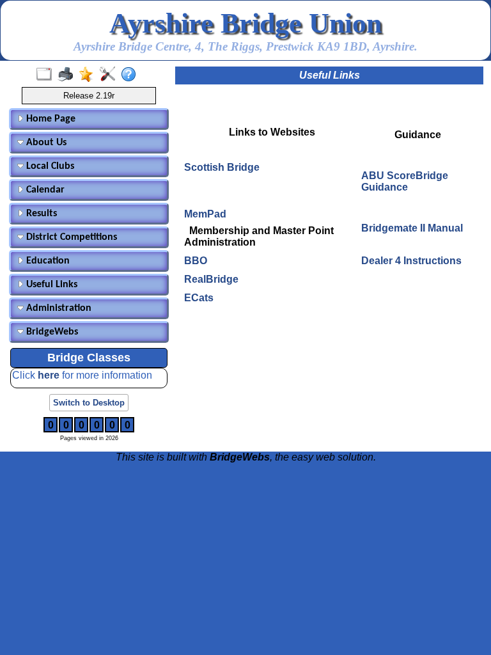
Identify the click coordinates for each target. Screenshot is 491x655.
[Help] (131, 75)
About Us (45, 143)
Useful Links (50, 285)
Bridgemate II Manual (412, 228)
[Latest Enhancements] (89, 75)
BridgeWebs (51, 332)
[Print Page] (68, 75)
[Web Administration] (110, 75)
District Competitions (70, 237)
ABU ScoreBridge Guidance (404, 181)
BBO (195, 260)
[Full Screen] (47, 75)
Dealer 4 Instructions (411, 260)
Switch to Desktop (89, 402)
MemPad (205, 214)
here (50, 375)
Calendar (44, 190)
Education (47, 261)
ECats (199, 297)
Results (40, 214)
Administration (57, 308)
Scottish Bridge (222, 167)
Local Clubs (49, 166)
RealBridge (211, 279)
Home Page (49, 119)
